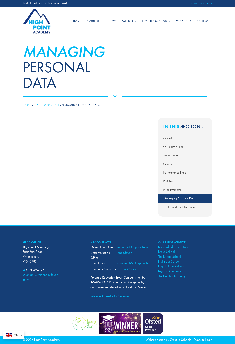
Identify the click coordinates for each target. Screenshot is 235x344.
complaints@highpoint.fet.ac (135, 263)
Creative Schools (180, 339)
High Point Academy (171, 266)
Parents (127, 21)
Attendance (170, 155)
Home (77, 21)
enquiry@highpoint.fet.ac (42, 274)
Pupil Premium (172, 190)
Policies (168, 181)
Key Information (154, 21)
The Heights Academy (172, 276)
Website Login (203, 339)
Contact (203, 21)
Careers (168, 164)
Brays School (166, 251)
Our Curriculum (173, 147)
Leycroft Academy (169, 271)
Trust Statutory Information (179, 207)
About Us (93, 21)
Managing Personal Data (179, 198)
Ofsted (167, 138)
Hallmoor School (169, 261)
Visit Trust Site (201, 3)
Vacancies (184, 21)
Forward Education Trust (173, 247)
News (112, 21)
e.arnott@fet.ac (127, 269)
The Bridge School (169, 256)
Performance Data (174, 172)
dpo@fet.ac (125, 252)
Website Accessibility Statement (110, 296)
